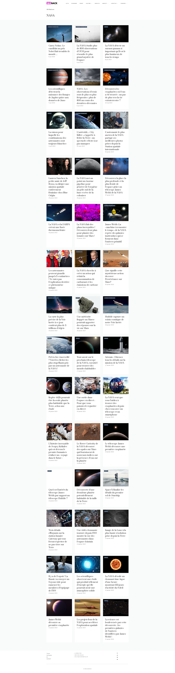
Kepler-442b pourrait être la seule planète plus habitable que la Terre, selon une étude (59, 403)
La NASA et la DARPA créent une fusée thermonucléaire (59, 227)
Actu (67, 3)
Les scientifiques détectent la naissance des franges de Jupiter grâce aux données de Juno (59, 95)
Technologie (79, 251)
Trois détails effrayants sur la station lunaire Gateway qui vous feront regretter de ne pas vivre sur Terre (58, 539)
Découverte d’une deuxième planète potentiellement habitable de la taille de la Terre (87, 495)
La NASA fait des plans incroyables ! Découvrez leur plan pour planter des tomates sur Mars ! (87, 230)
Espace (106, 26)
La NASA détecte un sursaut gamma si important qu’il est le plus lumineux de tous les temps (115, 51)
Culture (88, 3)
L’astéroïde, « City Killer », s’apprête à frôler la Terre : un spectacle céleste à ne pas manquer (87, 138)
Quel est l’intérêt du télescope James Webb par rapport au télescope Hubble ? (59, 494)
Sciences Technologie (53, 26)
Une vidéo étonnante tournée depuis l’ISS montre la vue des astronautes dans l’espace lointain (87, 536)
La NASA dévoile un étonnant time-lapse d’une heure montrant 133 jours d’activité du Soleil (115, 582)
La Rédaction (78, 653)
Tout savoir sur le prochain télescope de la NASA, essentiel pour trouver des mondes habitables (87, 363)
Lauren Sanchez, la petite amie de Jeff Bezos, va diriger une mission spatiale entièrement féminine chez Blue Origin (59, 187)
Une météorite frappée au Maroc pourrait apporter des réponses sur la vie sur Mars (86, 322)
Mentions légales (79, 655)
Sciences (123, 3)
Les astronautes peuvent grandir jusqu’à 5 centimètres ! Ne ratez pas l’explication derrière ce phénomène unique (59, 279)
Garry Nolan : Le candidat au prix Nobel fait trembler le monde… (59, 50)
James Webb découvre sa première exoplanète (59, 622)
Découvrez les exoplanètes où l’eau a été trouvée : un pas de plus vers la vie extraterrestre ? (115, 95)
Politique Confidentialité (81, 656)
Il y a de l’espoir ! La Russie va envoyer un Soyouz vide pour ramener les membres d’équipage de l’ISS (59, 583)
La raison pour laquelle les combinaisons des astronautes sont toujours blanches (57, 138)
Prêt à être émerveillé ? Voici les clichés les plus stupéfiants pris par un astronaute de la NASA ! (59, 363)
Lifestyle (113, 3)
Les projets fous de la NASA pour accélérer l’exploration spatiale (87, 622)
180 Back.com (50, 9)
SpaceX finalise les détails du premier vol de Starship (114, 492)
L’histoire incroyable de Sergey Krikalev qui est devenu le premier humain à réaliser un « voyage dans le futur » (59, 450)
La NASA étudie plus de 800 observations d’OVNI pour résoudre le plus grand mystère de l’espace (87, 52)
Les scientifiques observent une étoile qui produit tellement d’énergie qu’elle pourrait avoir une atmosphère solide (87, 583)
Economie (74, 3)
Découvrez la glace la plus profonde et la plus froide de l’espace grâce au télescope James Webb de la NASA (115, 185)
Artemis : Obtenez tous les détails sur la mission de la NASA (115, 360)
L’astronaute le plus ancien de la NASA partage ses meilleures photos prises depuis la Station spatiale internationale (115, 141)
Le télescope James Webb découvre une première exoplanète (115, 446)
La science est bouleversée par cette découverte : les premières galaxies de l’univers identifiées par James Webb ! (115, 628)
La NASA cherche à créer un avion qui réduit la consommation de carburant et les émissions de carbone (87, 277)
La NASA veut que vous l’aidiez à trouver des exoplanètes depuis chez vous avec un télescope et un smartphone (114, 406)
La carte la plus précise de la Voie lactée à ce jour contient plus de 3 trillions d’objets (57, 322)
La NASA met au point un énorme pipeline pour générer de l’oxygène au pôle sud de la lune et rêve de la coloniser (87, 187)
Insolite (97, 3)
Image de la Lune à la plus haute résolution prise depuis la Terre (115, 533)
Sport (81, 3)
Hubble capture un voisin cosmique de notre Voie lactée (114, 319)
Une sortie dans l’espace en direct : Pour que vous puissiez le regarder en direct (86, 403)
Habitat (104, 3)
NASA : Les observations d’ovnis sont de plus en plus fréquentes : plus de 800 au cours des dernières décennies (87, 96)
